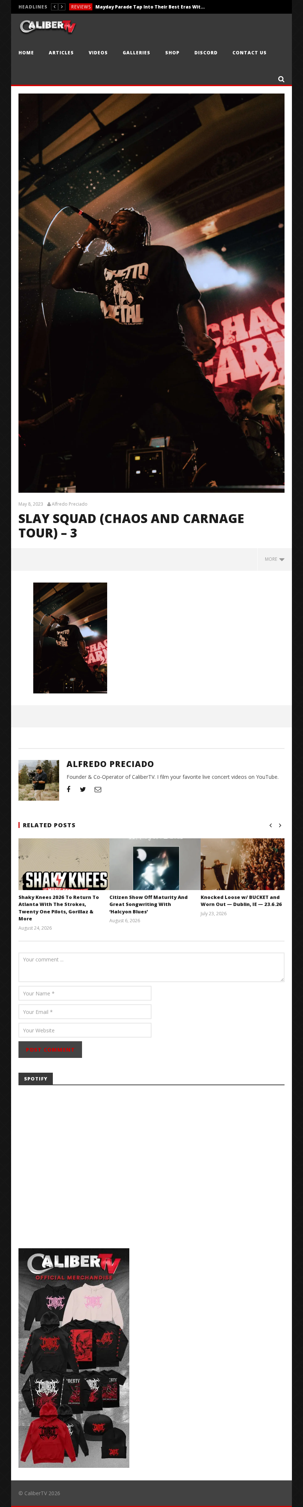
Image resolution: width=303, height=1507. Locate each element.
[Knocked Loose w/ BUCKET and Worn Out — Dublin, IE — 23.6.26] (247, 873)
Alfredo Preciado (70, 504)
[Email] (98, 789)
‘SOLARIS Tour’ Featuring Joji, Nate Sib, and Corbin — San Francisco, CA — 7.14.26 (168, 7)
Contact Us (249, 53)
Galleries (136, 53)
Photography (90, 7)
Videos (98, 53)
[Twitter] (83, 789)
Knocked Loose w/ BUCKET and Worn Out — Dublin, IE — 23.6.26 (241, 901)
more (272, 559)
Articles (61, 53)
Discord (206, 53)
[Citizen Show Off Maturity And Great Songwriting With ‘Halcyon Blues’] (156, 873)
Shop (172, 53)
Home (26, 53)
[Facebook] (68, 789)
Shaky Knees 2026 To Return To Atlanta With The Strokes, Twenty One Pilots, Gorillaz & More (58, 908)
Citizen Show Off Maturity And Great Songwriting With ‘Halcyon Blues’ (148, 904)
